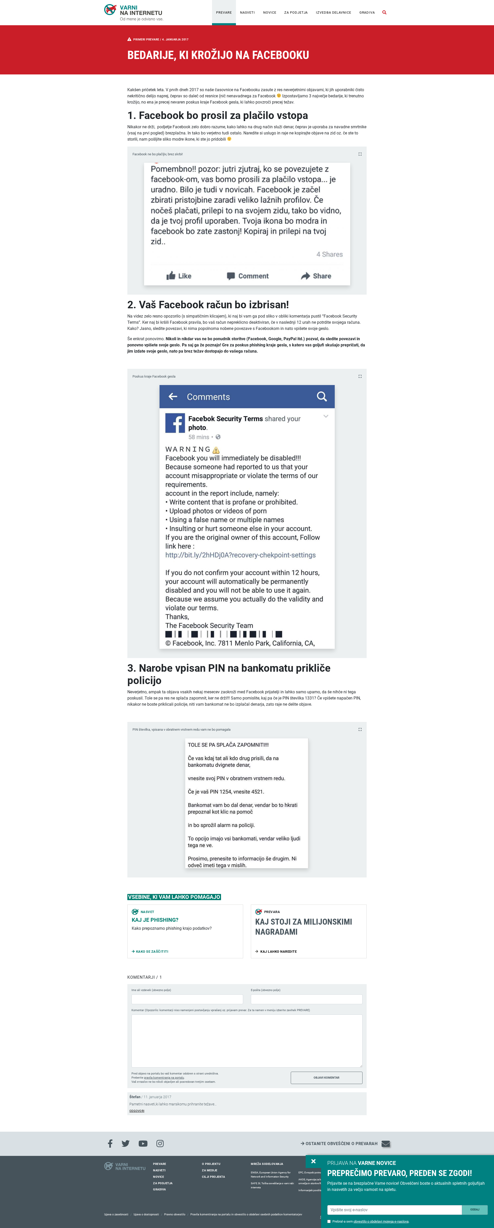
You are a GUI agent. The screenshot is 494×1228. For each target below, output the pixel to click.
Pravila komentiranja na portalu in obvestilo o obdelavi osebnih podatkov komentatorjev (246, 1214)
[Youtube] (143, 1144)
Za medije (209, 1170)
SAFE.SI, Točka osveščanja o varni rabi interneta (272, 1185)
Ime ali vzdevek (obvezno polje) (151, 990)
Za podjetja (296, 12)
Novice (269, 12)
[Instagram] (160, 1144)
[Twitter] (125, 1144)
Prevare (224, 12)
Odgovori (136, 1111)
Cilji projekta (213, 1177)
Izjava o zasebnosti (116, 1214)
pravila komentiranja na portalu (164, 1077)
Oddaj (474, 1209)
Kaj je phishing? (155, 920)
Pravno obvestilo (174, 1214)
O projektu (211, 1164)
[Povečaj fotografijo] (360, 154)
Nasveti (247, 12)
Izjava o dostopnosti (146, 1214)
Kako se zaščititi (152, 951)
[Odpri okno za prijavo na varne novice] (313, 1161)
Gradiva (367, 12)
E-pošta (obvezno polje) (265, 990)
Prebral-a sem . (370, 1221)
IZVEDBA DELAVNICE (333, 12)
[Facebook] (110, 1144)
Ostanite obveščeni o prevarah (340, 1143)
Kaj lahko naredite (278, 951)
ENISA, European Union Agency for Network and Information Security (270, 1174)
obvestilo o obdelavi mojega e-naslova (381, 1221)
